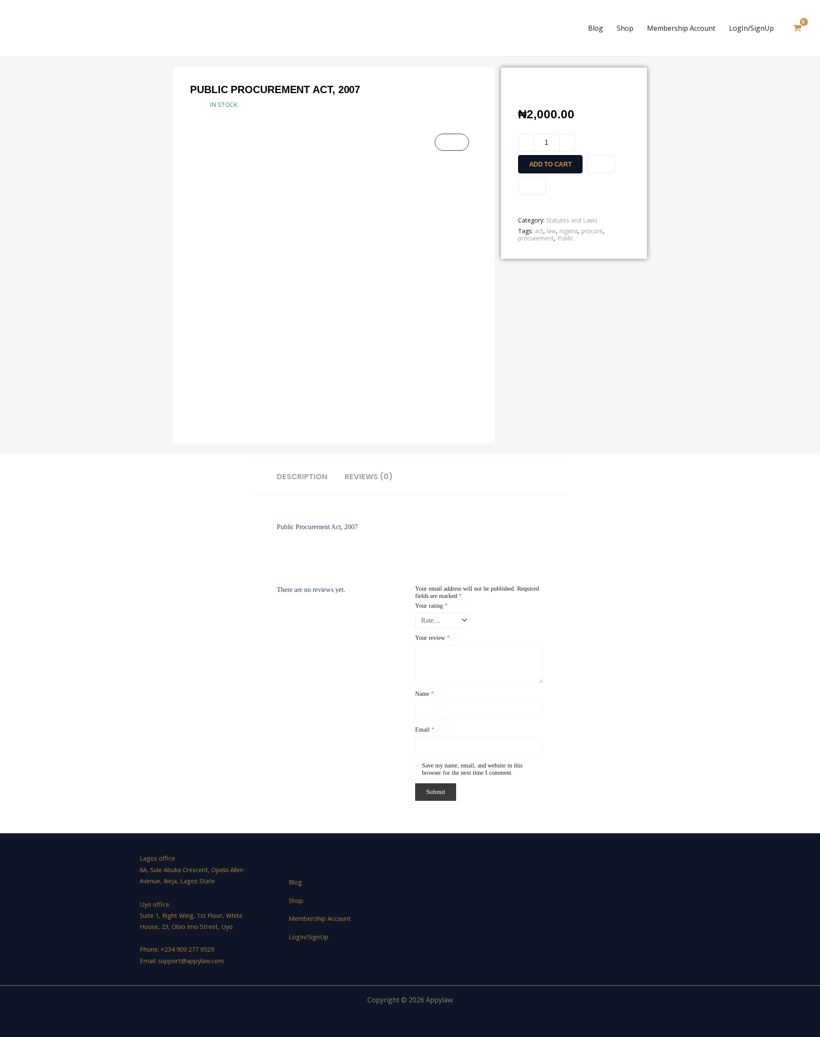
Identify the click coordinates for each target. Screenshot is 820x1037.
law (551, 231)
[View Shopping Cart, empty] (797, 28)
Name (424, 694)
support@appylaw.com (191, 960)
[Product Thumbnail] (452, 142)
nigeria (568, 231)
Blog (595, 28)
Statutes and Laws (571, 220)
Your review (432, 638)
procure (592, 231)
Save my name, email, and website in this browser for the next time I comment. (472, 769)
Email (424, 729)
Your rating (431, 606)
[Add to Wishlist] (601, 164)
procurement (536, 238)
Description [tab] (302, 476)
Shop (625, 28)
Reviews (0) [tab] (369, 476)
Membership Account (681, 28)
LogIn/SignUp (751, 28)
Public (565, 238)
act (539, 231)
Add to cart (550, 164)
